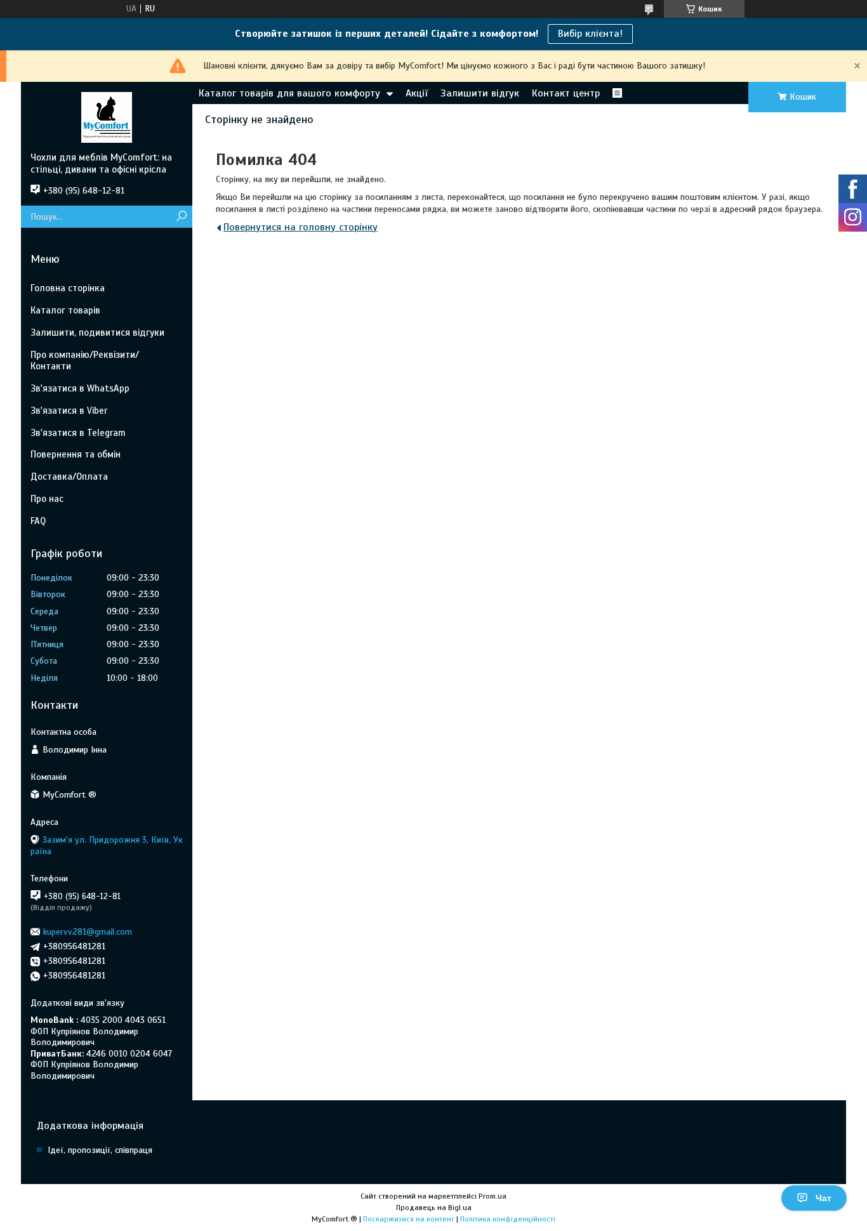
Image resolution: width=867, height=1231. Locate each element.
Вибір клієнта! (590, 33)
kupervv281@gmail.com (87, 931)
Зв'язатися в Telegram (78, 432)
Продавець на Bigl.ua (434, 1207)
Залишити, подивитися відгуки (97, 332)
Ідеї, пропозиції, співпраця (100, 1150)
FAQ (38, 521)
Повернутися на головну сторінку (300, 227)
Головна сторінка (67, 288)
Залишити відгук (479, 93)
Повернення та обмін (75, 454)
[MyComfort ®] (106, 116)
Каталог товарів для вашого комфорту (289, 93)
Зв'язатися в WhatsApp (79, 388)
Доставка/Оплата (69, 476)
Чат (823, 1198)
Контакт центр (566, 93)
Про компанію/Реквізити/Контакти (84, 360)
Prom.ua (492, 1196)
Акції (417, 93)
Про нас (46, 498)
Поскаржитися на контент (408, 1219)
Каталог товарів (65, 310)
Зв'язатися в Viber (68, 410)
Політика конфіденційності (507, 1219)
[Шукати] (181, 217)
